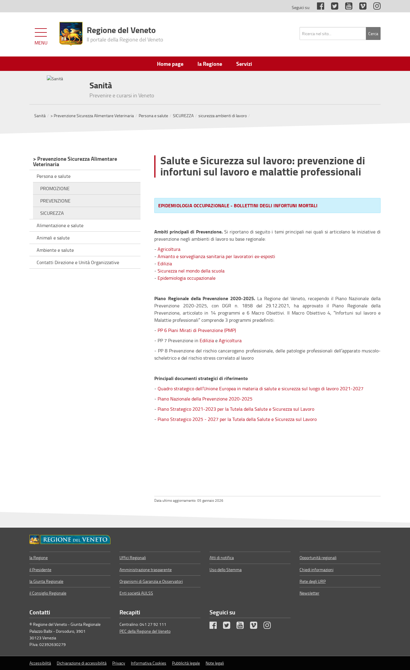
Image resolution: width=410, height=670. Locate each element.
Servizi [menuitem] (244, 64)
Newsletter (309, 593)
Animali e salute (53, 237)
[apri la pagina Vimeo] (359, 7)
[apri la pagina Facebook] (317, 7)
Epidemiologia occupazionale (187, 278)
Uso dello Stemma (226, 569)
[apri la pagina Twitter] (331, 7)
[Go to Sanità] (69, 540)
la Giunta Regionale (46, 581)
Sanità (40, 115)
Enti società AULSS (136, 593)
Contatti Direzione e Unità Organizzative (78, 262)
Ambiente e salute (55, 250)
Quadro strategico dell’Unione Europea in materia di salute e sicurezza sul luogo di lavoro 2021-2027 (260, 388)
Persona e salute (153, 115)
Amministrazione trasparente (145, 569)
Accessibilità (40, 663)
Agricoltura (169, 249)
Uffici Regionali (132, 557)
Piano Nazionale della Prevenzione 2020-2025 (205, 398)
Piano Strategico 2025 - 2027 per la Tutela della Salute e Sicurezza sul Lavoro (238, 419)
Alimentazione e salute (60, 225)
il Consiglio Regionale (47, 593)
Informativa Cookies (148, 663)
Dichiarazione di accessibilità (82, 663)
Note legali (215, 663)
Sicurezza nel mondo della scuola (191, 270)
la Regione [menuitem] (209, 64)
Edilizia (165, 263)
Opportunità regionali (318, 557)
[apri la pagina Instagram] (374, 7)
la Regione (38, 557)
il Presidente (40, 569)
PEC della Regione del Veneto (144, 631)
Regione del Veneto (125, 33)
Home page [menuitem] (170, 64)
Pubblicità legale (186, 663)
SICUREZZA (183, 115)
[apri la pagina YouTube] (345, 7)
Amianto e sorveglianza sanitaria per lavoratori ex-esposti (216, 256)
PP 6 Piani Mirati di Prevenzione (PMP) (197, 330)
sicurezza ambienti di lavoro (222, 115)
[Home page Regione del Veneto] (71, 34)
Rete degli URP (313, 581)
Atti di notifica (222, 557)
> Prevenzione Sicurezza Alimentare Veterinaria (92, 115)
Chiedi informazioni (316, 569)
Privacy (118, 663)
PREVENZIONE (55, 200)
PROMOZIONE (55, 188)
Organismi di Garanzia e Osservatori (151, 581)
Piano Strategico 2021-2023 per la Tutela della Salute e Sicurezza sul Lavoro (236, 409)
